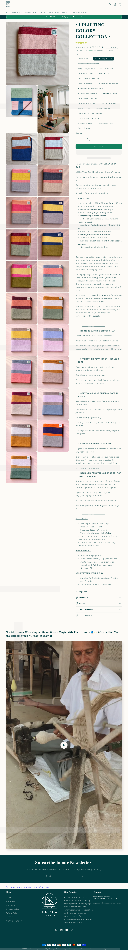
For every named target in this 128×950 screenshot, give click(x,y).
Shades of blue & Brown (90, 64)
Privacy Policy (12, 905)
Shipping (91, 50)
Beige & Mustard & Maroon (90, 113)
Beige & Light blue (86, 69)
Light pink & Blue (86, 73)
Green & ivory (84, 128)
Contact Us (10, 897)
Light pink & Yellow (86, 103)
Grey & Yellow (106, 69)
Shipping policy (12, 909)
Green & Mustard (85, 83)
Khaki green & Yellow (108, 83)
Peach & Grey (84, 108)
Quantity (79, 133)
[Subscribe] (82, 876)
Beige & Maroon (109, 93)
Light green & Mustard (88, 98)
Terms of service (13, 917)
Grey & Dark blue (106, 123)
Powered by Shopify (47, 949)
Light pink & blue (109, 103)
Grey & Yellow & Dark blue (89, 78)
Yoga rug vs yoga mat (15, 921)
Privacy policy (74, 949)
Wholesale (10, 901)
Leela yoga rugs (33, 949)
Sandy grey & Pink (103, 59)
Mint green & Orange (87, 93)
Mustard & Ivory (85, 123)
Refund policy (61, 949)
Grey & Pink (104, 73)
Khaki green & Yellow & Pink (90, 88)
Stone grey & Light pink (88, 118)
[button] (81, 43)
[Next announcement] (122, 17)
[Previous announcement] (6, 17)
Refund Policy (12, 913)
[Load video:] (64, 745)
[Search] (110, 4)
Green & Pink (85, 58)
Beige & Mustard (103, 108)
